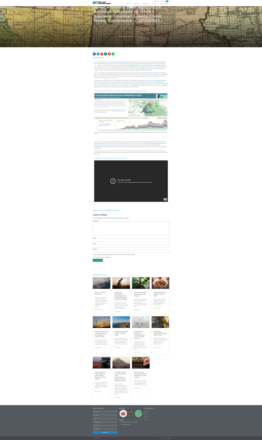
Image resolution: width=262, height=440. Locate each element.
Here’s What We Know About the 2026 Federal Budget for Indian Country (100, 375)
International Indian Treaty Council (134, 65)
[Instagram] (160, 438)
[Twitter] (163, 438)
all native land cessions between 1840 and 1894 (114, 145)
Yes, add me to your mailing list (102, 257)
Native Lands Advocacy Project (127, 62)
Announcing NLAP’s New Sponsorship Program (140, 294)
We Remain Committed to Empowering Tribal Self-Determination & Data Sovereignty (120, 296)
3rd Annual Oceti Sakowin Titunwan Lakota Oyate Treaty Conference (130, 63)
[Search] (167, 1)
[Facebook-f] (158, 438)
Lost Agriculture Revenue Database (135, 36)
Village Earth (113, 62)
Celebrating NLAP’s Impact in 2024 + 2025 (160, 294)
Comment (96, 220)
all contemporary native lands (148, 141)
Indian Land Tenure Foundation (149, 72)
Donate (166, 4)
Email (94, 243)
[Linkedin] (166, 438)
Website (95, 249)
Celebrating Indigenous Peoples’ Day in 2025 (160, 333)
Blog (161, 4)
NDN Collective (148, 65)
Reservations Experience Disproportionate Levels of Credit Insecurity (139, 335)
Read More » (98, 309)
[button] (94, 54)
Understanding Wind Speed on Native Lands (121, 333)
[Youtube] (168, 438)
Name (95, 238)
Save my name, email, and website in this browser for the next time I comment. (114, 254)
